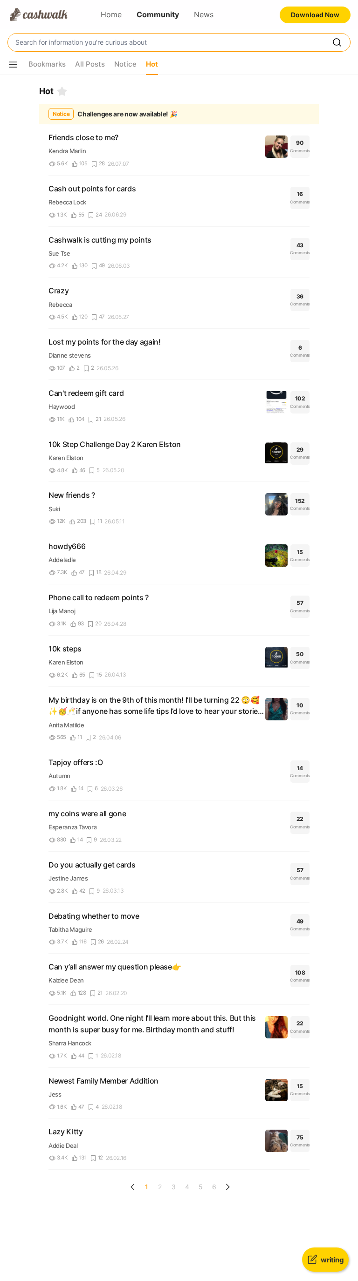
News (203, 14)
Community (158, 14)
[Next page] (227, 1187)
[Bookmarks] (62, 91)
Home (111, 14)
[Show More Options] (13, 64)
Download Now (315, 15)
